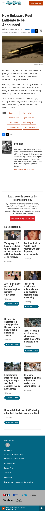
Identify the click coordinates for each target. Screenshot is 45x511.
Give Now (37, 3)
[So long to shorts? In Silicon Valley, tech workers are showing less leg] (32, 366)
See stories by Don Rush (24, 169)
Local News (13, 113)
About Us (7, 473)
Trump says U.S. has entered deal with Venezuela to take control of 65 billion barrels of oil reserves (12, 250)
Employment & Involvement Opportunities (18, 482)
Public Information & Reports (14, 458)
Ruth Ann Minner (31, 127)
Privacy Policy (9, 468)
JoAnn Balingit (14, 127)
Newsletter (8, 477)
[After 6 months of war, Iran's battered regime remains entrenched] (12, 275)
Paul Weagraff (28, 123)
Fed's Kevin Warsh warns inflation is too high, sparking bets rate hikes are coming (31, 290)
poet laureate (29, 118)
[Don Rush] (7, 147)
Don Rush (26, 29)
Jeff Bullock (13, 123)
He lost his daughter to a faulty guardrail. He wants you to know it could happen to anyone (12, 327)
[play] (3, 508)
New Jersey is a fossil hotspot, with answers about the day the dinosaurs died (32, 336)
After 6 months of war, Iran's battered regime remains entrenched (12, 289)
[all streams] (42, 508)
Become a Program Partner (22, 218)
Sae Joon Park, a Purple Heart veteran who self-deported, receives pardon (32, 249)
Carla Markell (14, 118)
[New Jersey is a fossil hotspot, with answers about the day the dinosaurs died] (32, 322)
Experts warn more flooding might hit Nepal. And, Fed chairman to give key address (12, 382)
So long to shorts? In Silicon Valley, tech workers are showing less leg (32, 380)
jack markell (27, 113)
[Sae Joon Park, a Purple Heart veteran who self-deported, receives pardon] (32, 235)
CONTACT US (8, 450)
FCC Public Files (9, 463)
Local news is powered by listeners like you (22, 198)
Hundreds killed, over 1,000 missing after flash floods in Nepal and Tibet (21, 411)
